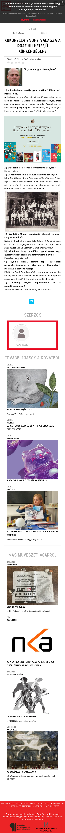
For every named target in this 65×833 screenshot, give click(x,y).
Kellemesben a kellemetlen (21, 716)
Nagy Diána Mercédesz (16, 367)
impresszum (58, 803)
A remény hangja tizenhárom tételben (27, 480)
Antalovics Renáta (15, 674)
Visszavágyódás (16, 606)
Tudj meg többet (39, 20)
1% (7, 803)
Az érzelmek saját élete (19, 409)
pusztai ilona (13, 438)
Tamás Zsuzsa (18, 33)
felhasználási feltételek (20, 806)
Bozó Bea (11, 489)
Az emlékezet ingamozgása (21, 771)
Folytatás (24, 20)
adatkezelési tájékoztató (47, 806)
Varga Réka (12, 729)
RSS (2, 803)
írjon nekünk (29, 803)
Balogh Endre (12, 620)
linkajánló (15, 803)
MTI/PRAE (10, 423)
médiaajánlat (44, 803)
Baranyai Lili (12, 564)
